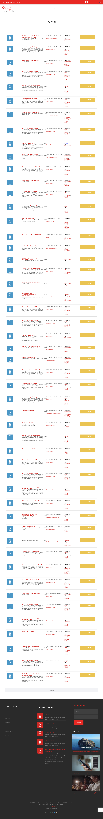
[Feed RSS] (95, 26)
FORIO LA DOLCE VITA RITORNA (31, 346)
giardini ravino (67, 65)
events (65, 363)
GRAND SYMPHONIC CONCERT (67, 117)
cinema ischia (67, 88)
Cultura (65, 566)
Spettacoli (66, 540)
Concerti (66, 113)
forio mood (69, 145)
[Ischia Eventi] (8, 9)
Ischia (69, 802)
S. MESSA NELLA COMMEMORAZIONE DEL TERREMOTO (29, 294)
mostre (65, 50)
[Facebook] (86, 2)
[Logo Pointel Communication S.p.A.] (52, 812)
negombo (66, 158)
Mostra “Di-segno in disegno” (30, 47)
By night (66, 143)
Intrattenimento (67, 61)
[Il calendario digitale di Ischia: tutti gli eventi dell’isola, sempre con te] (86, 741)
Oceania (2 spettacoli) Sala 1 (30, 98)
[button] (36, 9)
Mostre (65, 48)
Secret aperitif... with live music (31, 60)
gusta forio (66, 361)
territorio (66, 520)
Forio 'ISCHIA (67, 350)
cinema (66, 90)
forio (65, 145)
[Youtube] (97, 2)
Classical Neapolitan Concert (66, 227)
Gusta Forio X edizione (28, 357)
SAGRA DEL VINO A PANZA (29, 631)
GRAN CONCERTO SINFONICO (30, 112)
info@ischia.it (53, 806)
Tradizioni (66, 37)
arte (68, 50)
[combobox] (93, 9)
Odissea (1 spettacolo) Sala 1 (30, 500)
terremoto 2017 (67, 298)
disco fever (66, 261)
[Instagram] (93, 2)
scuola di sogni (67, 545)
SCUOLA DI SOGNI (27, 539)
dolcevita (66, 351)
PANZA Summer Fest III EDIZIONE (31, 234)
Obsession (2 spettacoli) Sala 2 (31, 85)
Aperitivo (66, 64)
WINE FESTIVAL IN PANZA (67, 639)
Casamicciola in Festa (28, 410)
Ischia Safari (67, 159)
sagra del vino (67, 636)
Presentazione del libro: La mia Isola (32, 564)
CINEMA (66, 86)
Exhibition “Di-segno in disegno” (67, 53)
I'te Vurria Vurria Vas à (28, 218)
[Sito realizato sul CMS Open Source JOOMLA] (50, 812)
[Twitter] (90, 2)
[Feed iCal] (96, 26)
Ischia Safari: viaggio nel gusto (30, 154)
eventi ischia (67, 635)
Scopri (89, 37)
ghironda (66, 224)
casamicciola (67, 296)
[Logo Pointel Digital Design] (54, 812)
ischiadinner (67, 160)
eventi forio (66, 362)
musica (66, 518)
